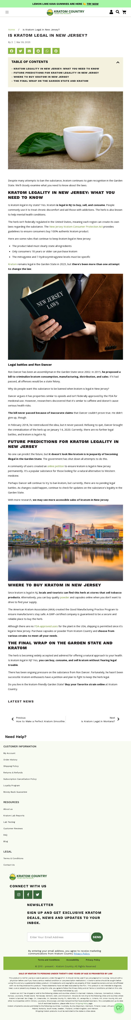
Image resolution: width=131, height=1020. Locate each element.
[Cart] (124, 12)
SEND (97, 937)
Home (11, 29)
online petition (55, 466)
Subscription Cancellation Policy (20, 779)
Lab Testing (9, 822)
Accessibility (72, 960)
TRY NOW (93, 3)
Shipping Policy (11, 766)
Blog (5, 841)
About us (8, 809)
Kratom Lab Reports (13, 815)
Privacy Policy (93, 960)
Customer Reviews (13, 828)
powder (64, 597)
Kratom (12, 264)
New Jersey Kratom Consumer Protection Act (76, 226)
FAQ (5, 835)
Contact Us (9, 865)
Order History (10, 760)
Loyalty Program (11, 785)
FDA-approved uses (46, 626)
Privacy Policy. (82, 953)
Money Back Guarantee (15, 792)
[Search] (117, 12)
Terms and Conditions (49, 960)
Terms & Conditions (13, 858)
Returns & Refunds (13, 772)
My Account (9, 753)
